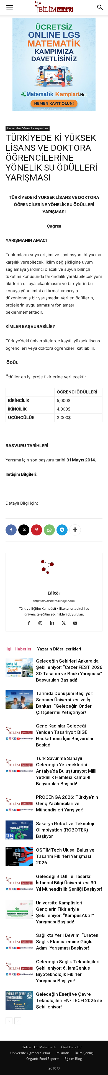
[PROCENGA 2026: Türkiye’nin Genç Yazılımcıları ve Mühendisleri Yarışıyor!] (19, 803)
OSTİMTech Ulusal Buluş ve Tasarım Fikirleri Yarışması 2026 (65, 856)
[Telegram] (62, 529)
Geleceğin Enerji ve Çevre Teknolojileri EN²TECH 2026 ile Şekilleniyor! (69, 1000)
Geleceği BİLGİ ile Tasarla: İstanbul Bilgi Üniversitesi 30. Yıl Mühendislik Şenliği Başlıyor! (69, 883)
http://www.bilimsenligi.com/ (54, 601)
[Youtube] (77, 623)
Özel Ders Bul (71, 1047)
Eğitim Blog (73, 1058)
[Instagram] (42, 623)
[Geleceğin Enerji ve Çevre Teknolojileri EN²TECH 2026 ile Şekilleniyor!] (19, 1000)
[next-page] (17, 1020)
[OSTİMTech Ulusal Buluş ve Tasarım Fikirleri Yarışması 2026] (19, 856)
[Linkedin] (54, 623)
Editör (54, 593)
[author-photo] (54, 585)
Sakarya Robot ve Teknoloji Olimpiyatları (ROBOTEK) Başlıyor (65, 830)
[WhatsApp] (49, 529)
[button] (9, 7)
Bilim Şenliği (84, 1053)
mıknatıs (63, 1053)
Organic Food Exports (42, 1058)
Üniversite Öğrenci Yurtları (30, 1053)
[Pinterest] (36, 529)
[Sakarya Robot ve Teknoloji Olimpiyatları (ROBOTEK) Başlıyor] (19, 829)
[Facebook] (11, 529)
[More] (75, 529)
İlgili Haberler (19, 649)
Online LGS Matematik (39, 1047)
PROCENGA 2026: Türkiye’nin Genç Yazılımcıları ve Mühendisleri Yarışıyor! (67, 803)
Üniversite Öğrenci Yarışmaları (27, 128)
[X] (23, 529)
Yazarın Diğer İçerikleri (59, 649)
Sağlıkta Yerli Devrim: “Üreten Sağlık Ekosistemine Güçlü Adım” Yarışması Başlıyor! (67, 941)
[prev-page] (9, 1020)
